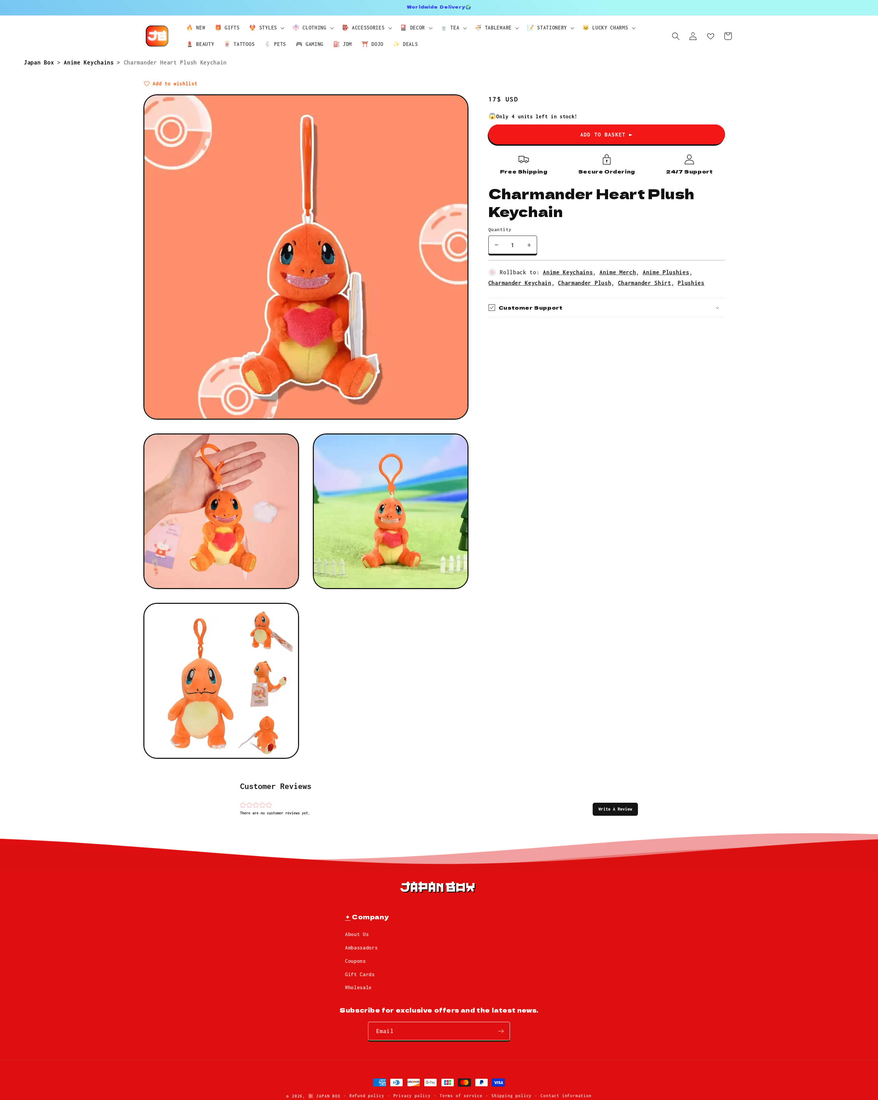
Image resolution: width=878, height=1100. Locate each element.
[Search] (676, 36)
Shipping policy (511, 1096)
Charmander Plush (584, 282)
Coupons (355, 961)
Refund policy (366, 1096)
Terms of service (461, 1096)
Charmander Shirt (644, 282)
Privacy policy (412, 1096)
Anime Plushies (666, 272)
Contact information (566, 1096)
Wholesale (358, 988)
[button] (615, 809)
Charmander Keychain (519, 282)
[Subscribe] (501, 1031)
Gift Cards (360, 974)
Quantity (500, 229)
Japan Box (40, 62)
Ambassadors (361, 947)
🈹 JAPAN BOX (324, 1096)
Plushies (691, 282)
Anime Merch (618, 272)
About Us (357, 934)
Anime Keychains (90, 62)
